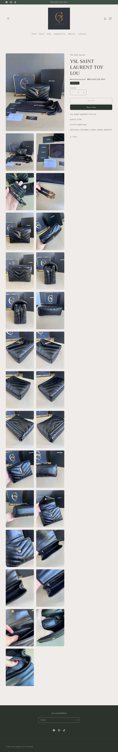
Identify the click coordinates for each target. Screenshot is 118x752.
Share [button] (75, 137)
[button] (8, 18)
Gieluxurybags (15, 746)
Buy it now (91, 107)
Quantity (73, 88)
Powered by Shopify (27, 746)
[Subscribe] (77, 720)
